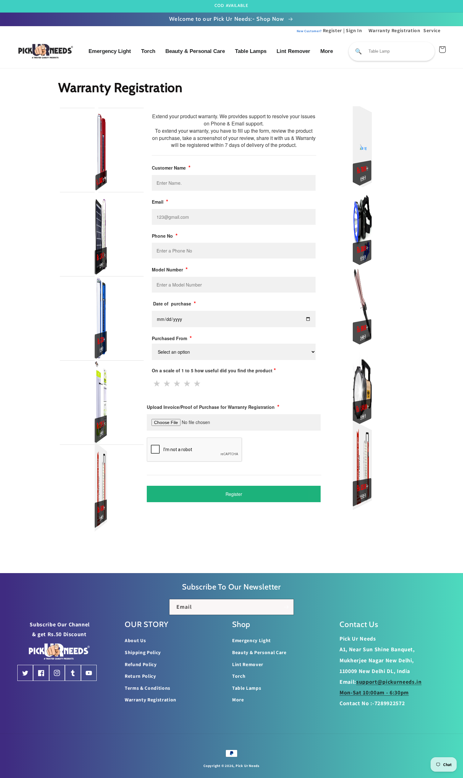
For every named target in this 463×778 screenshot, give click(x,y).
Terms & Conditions (147, 688)
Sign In (354, 30)
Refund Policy (141, 664)
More (326, 51)
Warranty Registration (394, 30)
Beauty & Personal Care (195, 51)
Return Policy (140, 676)
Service (432, 30)
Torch (148, 51)
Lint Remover (293, 51)
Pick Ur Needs (248, 765)
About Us (135, 640)
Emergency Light (110, 51)
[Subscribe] (286, 607)
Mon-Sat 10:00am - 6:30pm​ (374, 692)
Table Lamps (250, 51)
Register (319, 30)
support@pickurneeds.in (389, 681)
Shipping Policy (143, 652)
